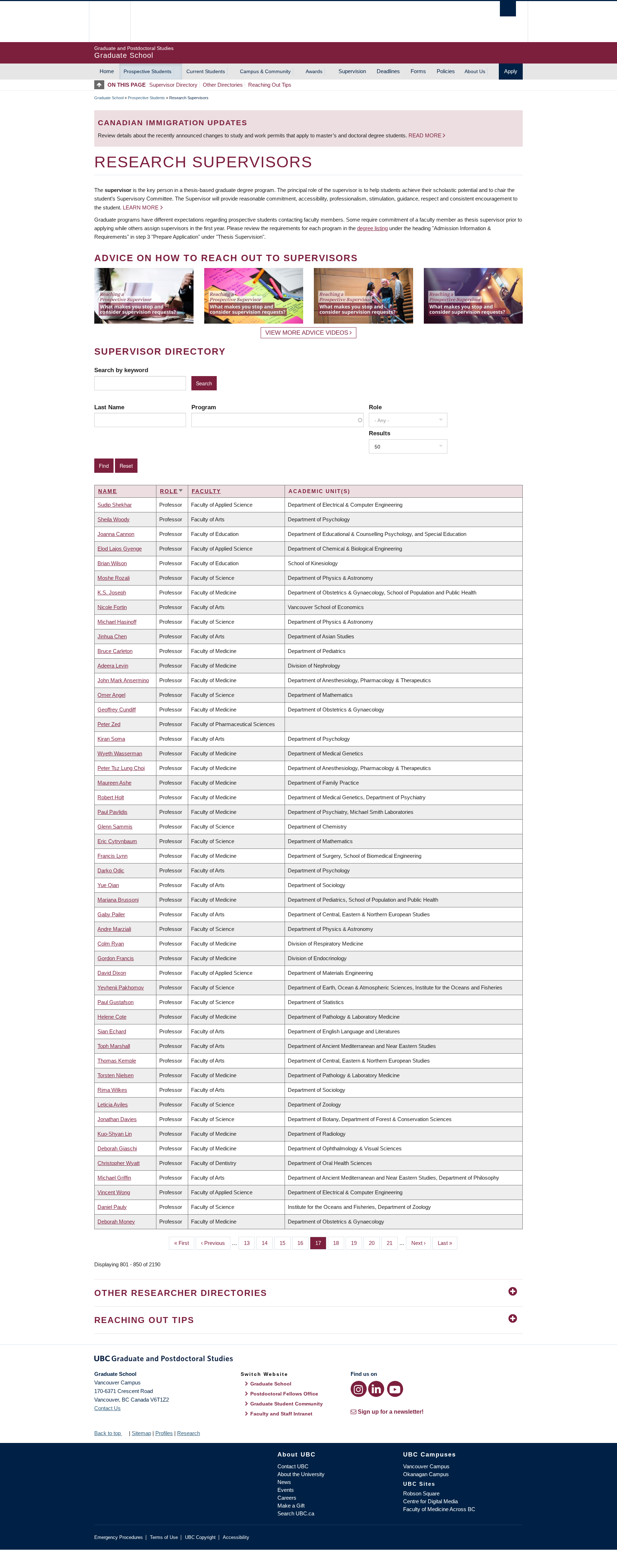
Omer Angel (111, 695)
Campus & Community (265, 71)
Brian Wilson (112, 563)
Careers (286, 1498)
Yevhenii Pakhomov (120, 987)
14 (267, 1243)
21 (392, 1243)
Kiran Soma (111, 739)
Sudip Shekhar (114, 505)
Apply (510, 71)
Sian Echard (111, 1031)
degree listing (372, 228)
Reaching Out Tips (269, 85)
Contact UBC (292, 1466)
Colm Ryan (110, 944)
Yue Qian (108, 885)
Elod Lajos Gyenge (119, 549)
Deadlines (388, 71)
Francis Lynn (112, 856)
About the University (301, 1474)
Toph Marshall (113, 1046)
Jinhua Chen (112, 636)
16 (302, 1243)
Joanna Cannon (115, 534)
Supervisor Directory (173, 85)
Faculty (206, 491)
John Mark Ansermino (123, 680)
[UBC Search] (508, 8)
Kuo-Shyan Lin (114, 1134)
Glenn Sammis (114, 827)
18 (338, 1243)
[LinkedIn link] (376, 1389)
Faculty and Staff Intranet (281, 1414)
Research (188, 1433)
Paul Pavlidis (112, 812)
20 (374, 1243)
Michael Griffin (114, 1178)
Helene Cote (111, 1017)
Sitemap (141, 1433)
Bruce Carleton (114, 651)
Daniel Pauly (112, 1207)
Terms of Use (164, 1537)
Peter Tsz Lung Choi (121, 768)
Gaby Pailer (111, 914)
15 (285, 1243)
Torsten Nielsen (115, 1075)
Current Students (205, 71)
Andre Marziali (114, 929)
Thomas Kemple (116, 1061)
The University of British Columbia (109, 21)
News (284, 1482)
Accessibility (236, 1537)
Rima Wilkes (112, 1090)
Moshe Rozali (113, 578)
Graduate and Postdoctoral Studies (308, 1360)
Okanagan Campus (426, 1474)
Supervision (352, 71)
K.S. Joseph (111, 592)
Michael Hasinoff (116, 622)
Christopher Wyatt (118, 1163)
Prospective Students (147, 71)
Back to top (108, 1433)
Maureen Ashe (114, 783)
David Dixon (111, 973)
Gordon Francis (115, 958)
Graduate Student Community (286, 1404)
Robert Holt (110, 797)
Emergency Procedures (118, 1537)
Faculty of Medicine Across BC (439, 1509)
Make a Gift (291, 1506)
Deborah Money (116, 1222)
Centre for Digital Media (430, 1501)
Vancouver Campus (426, 1466)
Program (203, 407)
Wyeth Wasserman (119, 753)
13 (249, 1243)
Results (379, 433)
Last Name (109, 407)
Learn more (141, 207)
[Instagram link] (359, 1389)
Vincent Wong (113, 1192)
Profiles (164, 1433)
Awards (314, 71)
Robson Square (421, 1493)
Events (285, 1490)
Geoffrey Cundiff (116, 709)
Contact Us (107, 1408)
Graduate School (109, 98)
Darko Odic (110, 870)
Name (107, 491)
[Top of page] (100, 85)
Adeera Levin (112, 666)
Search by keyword (121, 370)
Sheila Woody (113, 519)
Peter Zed (108, 724)
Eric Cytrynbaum (117, 841)
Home (107, 71)
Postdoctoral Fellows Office (284, 1394)
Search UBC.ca (295, 1513)
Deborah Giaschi (117, 1148)
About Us (475, 71)
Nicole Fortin (112, 607)
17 (320, 1243)
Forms (418, 71)
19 (356, 1243)
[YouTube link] (395, 1389)
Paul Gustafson (115, 1002)
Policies (446, 71)
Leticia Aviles (112, 1104)
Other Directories (223, 85)
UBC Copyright (200, 1537)
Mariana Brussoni (118, 900)
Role (375, 407)
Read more (425, 135)
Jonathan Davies (117, 1119)
